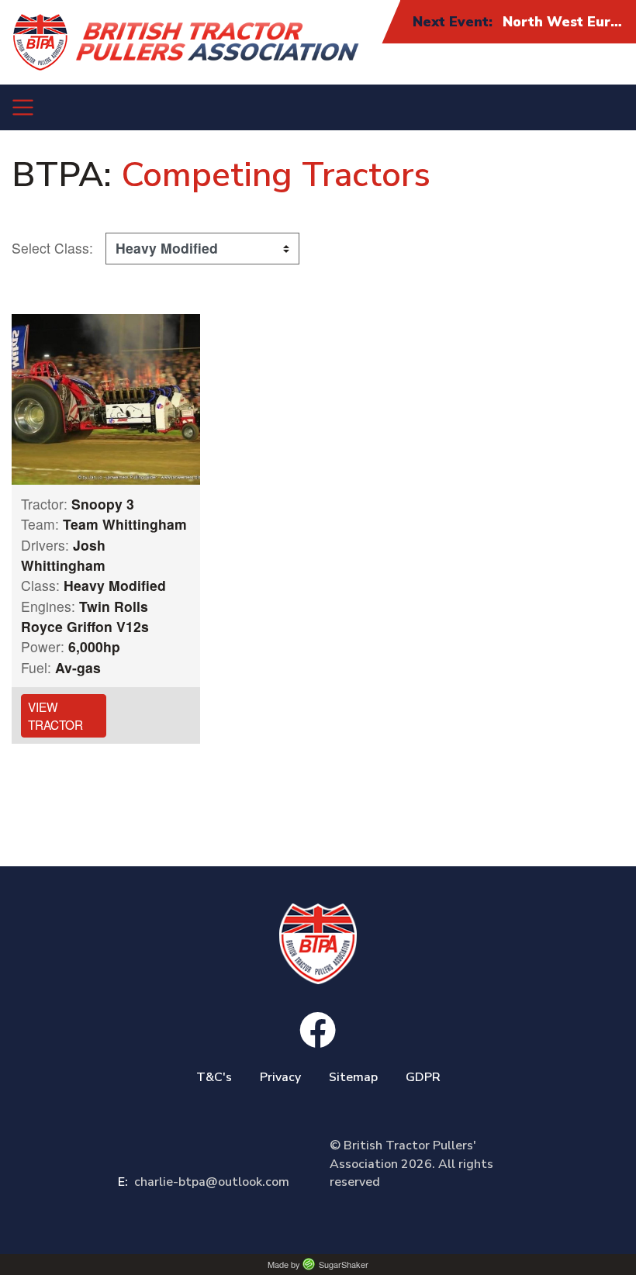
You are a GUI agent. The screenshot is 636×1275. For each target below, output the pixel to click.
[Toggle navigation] (23, 107)
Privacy (280, 1077)
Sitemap (353, 1077)
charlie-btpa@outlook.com (203, 1181)
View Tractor (55, 715)
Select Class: (52, 247)
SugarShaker (343, 1264)
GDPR (423, 1077)
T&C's (214, 1077)
